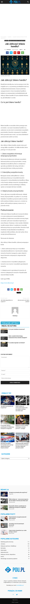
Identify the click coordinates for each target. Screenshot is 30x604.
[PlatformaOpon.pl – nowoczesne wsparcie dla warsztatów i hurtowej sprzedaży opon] (22, 400)
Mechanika (3, 548)
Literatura (3, 544)
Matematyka (3, 550)
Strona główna (3, 36)
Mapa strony (15, 599)
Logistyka (6, 40)
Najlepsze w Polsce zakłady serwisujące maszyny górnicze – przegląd (22, 427)
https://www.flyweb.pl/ (7, 283)
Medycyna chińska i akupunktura (8, 554)
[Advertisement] (15, 19)
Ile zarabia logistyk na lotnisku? (16, 342)
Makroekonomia (4, 552)
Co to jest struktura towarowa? (16, 329)
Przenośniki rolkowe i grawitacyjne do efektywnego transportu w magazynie (7, 427)
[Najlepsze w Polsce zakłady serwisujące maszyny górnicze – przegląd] (22, 419)
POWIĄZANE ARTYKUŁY (10, 323)
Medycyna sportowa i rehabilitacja (8, 546)
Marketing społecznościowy (7, 541)
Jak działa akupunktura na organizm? (7, 301)
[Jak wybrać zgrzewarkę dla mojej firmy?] (8, 400)
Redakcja (9, 49)
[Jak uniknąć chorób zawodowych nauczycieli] (4, 525)
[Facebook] (13, 594)
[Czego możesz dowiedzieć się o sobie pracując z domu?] (4, 532)
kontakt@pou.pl (20, 585)
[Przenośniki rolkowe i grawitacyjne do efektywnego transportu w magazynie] (8, 419)
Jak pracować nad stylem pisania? (23, 301)
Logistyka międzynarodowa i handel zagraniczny (17, 40)
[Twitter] (16, 594)
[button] (28, 2)
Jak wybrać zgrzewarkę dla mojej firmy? (18, 492)
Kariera (2, 556)
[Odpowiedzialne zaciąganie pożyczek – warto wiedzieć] (4, 518)
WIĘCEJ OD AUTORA (9, 326)
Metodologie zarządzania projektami (9, 558)
